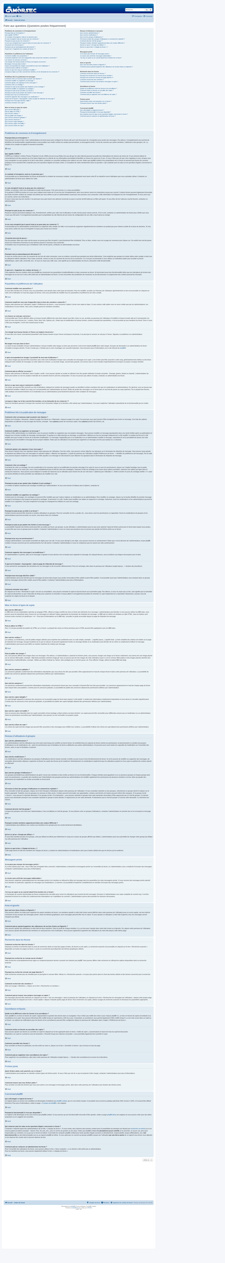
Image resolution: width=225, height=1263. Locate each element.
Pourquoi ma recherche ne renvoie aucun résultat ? (96, 75)
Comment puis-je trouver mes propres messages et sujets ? (99, 81)
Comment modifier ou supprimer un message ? (20, 80)
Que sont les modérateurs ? (89, 35)
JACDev (89, 1207)
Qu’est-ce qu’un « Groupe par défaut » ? (93, 45)
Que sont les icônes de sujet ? (14, 125)
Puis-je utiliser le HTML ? (13, 111)
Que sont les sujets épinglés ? (14, 121)
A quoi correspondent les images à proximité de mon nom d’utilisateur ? (27, 66)
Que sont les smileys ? (12, 113)
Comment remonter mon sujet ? (15, 102)
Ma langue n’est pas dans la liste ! (15, 64)
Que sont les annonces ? (13, 119)
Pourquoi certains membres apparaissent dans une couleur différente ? (102, 43)
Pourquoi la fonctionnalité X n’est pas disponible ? (95, 112)
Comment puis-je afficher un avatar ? (16, 68)
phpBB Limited (62, 1101)
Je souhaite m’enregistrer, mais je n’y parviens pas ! (21, 37)
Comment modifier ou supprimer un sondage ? (19, 88)
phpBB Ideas (111, 1115)
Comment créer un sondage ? (14, 84)
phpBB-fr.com (76, 1207)
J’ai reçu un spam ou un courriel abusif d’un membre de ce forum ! (101, 58)
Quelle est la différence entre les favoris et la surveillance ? (98, 88)
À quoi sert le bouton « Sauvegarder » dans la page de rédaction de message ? (30, 98)
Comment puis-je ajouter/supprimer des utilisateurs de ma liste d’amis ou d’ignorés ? (106, 67)
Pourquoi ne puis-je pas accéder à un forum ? (19, 90)
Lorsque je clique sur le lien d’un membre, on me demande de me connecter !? (32, 72)
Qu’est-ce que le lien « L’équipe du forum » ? (94, 47)
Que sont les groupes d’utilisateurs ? (91, 37)
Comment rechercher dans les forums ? (92, 73)
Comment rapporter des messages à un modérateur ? (22, 97)
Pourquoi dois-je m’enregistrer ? (15, 33)
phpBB (122, 348)
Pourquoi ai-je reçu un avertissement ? (17, 94)
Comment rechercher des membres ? (92, 79)
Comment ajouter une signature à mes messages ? (21, 82)
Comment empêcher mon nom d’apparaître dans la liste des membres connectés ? (31, 58)
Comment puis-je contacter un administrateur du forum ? (98, 116)
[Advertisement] (79, 1181)
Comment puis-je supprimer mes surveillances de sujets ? (98, 94)
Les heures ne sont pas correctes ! (16, 60)
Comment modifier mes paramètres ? (16, 56)
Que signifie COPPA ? (12, 35)
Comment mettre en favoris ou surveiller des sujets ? (96, 90)
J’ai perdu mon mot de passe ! (14, 45)
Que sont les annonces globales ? (15, 117)
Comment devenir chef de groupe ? (91, 41)
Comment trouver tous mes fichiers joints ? (93, 103)
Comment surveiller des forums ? (90, 92)
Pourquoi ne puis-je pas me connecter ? (17, 41)
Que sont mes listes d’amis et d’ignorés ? (93, 64)
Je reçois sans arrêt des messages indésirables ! (95, 56)
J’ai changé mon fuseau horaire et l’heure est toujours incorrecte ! (25, 62)
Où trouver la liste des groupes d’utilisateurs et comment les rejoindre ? (102, 39)
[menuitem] (18, 16)
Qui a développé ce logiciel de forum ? (92, 110)
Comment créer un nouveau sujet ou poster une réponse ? (23, 78)
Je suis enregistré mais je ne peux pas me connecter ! (22, 39)
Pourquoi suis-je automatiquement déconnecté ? (20, 47)
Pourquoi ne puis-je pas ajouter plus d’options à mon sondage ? (25, 87)
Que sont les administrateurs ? (89, 33)
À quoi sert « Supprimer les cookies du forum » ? (20, 49)
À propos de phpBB (49, 1103)
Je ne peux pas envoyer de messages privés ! (95, 54)
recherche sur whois (138, 1129)
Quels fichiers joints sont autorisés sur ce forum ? (95, 101)
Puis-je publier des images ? (14, 115)
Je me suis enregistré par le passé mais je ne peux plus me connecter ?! (28, 43)
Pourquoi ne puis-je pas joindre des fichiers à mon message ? (24, 92)
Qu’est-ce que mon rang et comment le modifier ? (20, 70)
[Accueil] (21, 8)
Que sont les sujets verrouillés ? (15, 123)
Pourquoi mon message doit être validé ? (18, 100)
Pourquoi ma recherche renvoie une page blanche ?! (96, 77)
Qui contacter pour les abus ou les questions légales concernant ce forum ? (104, 114)
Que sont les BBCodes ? (13, 109)
